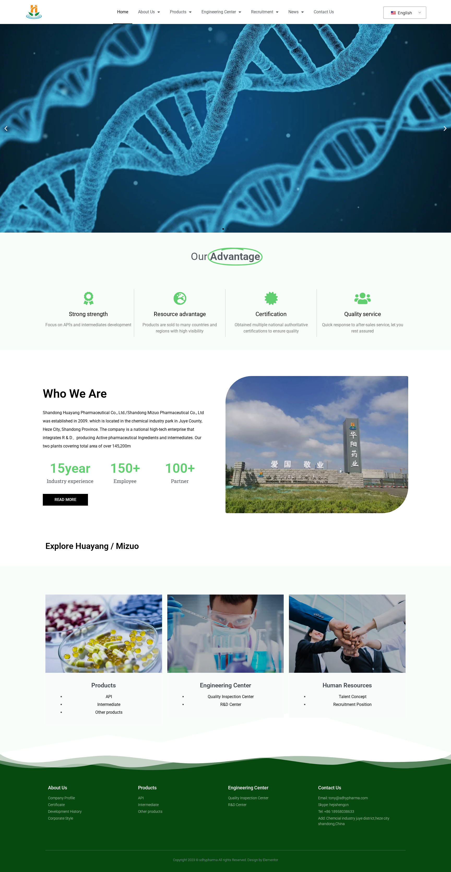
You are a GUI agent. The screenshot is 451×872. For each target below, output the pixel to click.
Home (122, 11)
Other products (108, 712)
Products (178, 11)
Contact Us (324, 11)
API (109, 696)
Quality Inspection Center (231, 696)
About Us (146, 11)
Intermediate (108, 704)
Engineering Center (218, 11)
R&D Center (230, 704)
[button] (6, 128)
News (293, 11)
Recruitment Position (352, 704)
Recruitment (262, 11)
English (404, 12)
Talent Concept (352, 696)
